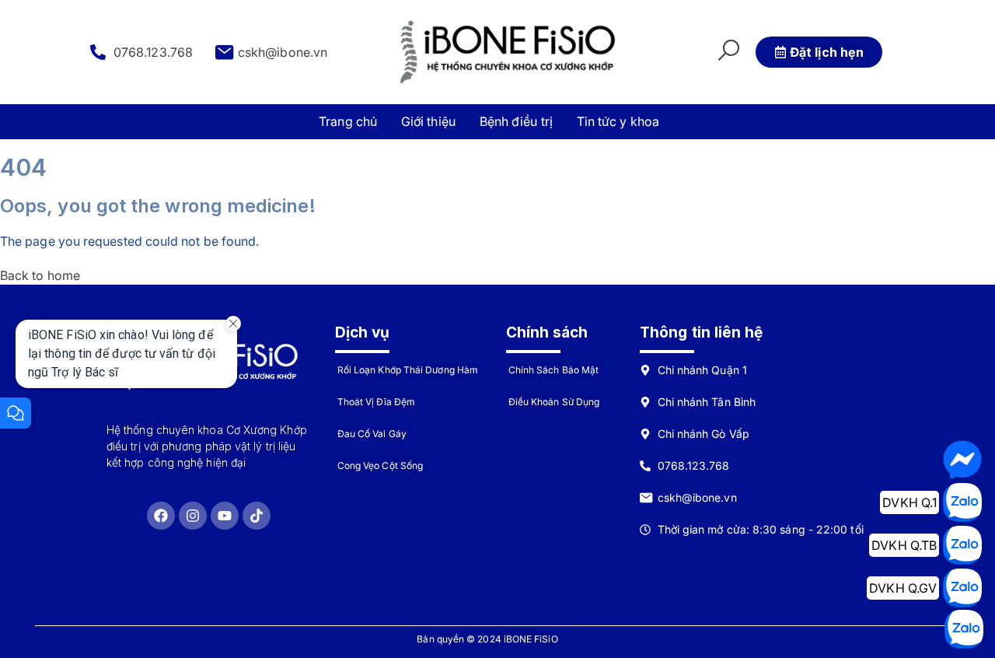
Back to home (40, 275)
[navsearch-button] (728, 52)
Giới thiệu (428, 121)
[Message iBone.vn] (962, 459)
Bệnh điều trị (516, 121)
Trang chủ (348, 121)
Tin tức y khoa (618, 121)
